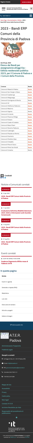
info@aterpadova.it (12, 363)
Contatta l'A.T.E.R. (7, 403)
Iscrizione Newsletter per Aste (11, 407)
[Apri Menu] (3, 8)
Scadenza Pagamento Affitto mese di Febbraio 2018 (14, 262)
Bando (30, 89)
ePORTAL (27, 437)
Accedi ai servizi (26, 2)
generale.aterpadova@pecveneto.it (15, 368)
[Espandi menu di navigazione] (30, 15)
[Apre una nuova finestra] (1, 177)
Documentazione (12, 20)
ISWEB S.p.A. (13, 437)
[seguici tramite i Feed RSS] (16, 417)
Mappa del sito (6, 384)
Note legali (5, 400)
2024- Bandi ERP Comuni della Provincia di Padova (16, 243)
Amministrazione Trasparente (11, 346)
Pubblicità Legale (7, 349)
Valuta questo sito (17, 325)
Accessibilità (6, 388)
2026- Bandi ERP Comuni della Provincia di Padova (16, 197)
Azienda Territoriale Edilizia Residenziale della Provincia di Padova (17, 8)
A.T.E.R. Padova (15, 337)
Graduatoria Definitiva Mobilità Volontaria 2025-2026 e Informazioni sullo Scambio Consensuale (16, 212)
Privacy (4, 392)
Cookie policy (6, 396)
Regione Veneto (5, 2)
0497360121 (7, 16)
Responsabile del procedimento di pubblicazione (12, 412)
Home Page (3, 20)
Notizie (19, 20)
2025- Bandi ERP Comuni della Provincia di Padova (16, 228)
